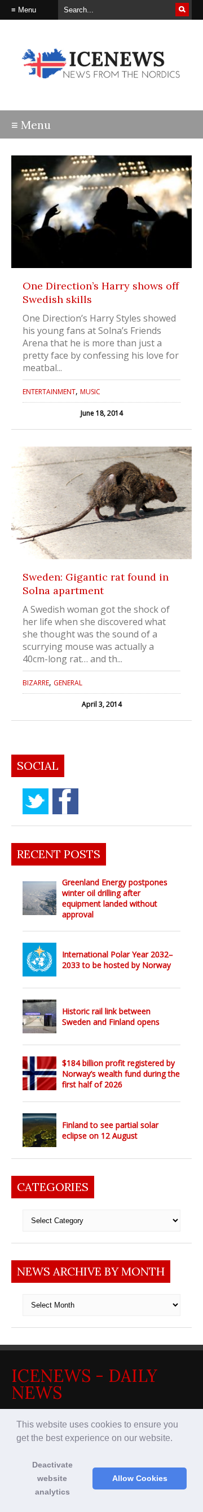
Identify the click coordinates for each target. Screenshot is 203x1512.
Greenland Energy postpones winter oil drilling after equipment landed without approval (114, 898)
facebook (65, 801)
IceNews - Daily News (84, 1384)
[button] (176, 1438)
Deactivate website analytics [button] (52, 1478)
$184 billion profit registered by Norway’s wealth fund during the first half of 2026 (121, 1074)
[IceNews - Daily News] (101, 84)
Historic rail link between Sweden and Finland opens (111, 1016)
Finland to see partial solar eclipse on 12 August (110, 1130)
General (68, 683)
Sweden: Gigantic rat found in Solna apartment (96, 583)
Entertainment (49, 391)
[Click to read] (101, 211)
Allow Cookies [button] (139, 1478)
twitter (35, 801)
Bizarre (36, 683)
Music (90, 391)
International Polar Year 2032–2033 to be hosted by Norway (117, 959)
